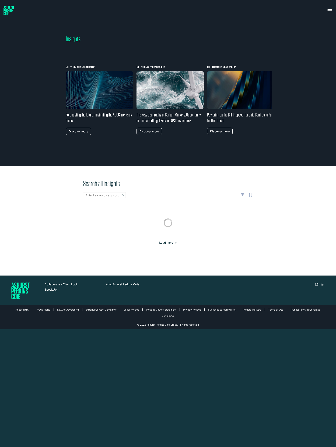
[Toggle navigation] (329, 10)
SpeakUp (51, 289)
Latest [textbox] (249, 197)
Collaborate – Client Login (61, 284)
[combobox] (104, 195)
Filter (242, 196)
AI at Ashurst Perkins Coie (122, 284)
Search (123, 195)
